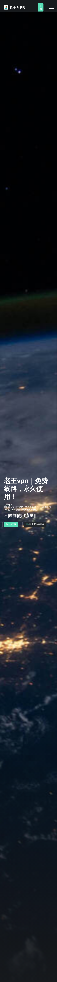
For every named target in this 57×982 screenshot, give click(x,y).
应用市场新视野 (36, 524)
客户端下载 (11, 524)
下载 (41, 7)
